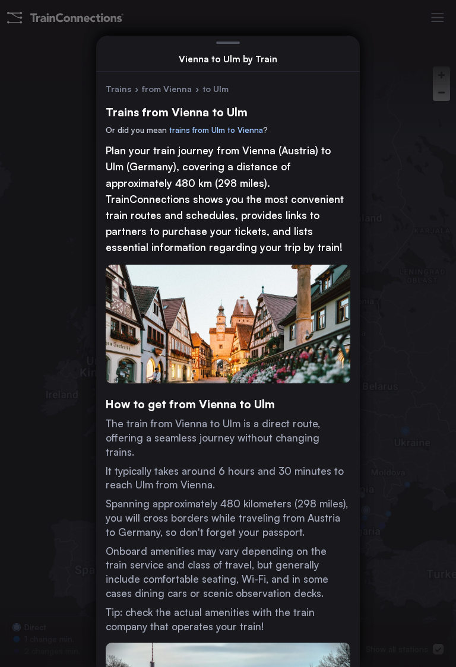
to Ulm (215, 89)
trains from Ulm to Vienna (216, 130)
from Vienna (167, 89)
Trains (118, 89)
